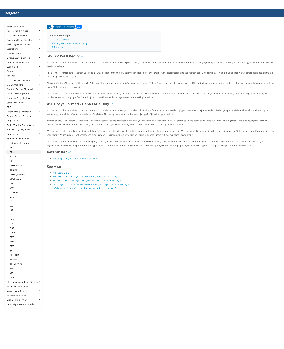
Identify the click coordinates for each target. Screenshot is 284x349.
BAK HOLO (15, 156)
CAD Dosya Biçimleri (17, 35)
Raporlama (12, 134)
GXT (12, 205)
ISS (11, 210)
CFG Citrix (15, 170)
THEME (13, 259)
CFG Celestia (16, 165)
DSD (12, 196)
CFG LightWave (17, 174)
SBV (12, 246)
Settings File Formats (20, 143)
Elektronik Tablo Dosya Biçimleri (23, 282)
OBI (11, 223)
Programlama (13, 120)
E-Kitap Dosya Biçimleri (18, 57)
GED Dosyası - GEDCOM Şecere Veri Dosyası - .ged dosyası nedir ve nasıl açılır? (91, 184)
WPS (12, 277)
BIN (11, 160)
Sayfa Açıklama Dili (16, 102)
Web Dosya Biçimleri (17, 299)
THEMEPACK (16, 264)
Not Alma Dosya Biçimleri (19, 98)
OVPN (13, 232)
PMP (12, 237)
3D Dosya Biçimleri (16, 26)
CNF (12, 183)
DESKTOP (14, 192)
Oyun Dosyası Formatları (19, 80)
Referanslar (57, 47)
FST (11, 201)
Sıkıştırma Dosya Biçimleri (20, 39)
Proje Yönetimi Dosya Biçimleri (22, 125)
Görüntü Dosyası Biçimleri (20, 89)
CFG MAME (15, 178)
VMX (12, 272)
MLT (12, 219)
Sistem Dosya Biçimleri (18, 286)
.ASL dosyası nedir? (61, 39)
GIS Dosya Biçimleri (16, 84)
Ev (49, 26)
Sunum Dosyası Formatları (20, 116)
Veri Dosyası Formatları (18, 44)
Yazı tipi (11, 75)
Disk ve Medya (14, 53)
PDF (9, 107)
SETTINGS (15, 255)
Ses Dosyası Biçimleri (17, 30)
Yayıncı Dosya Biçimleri (18, 129)
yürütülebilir (13, 66)
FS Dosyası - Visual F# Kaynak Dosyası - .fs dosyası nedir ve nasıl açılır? (87, 180)
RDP (12, 241)
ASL (12, 151)
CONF (13, 187)
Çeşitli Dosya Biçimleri (18, 93)
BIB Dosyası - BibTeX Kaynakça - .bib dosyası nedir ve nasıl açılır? (85, 176)
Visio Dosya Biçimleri (17, 295)
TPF (11, 268)
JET (11, 214)
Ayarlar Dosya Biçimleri (18, 138)
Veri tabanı (12, 48)
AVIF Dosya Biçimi (61, 172)
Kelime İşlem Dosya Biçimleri (21, 304)
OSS (12, 228)
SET (11, 250)
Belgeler (12, 13)
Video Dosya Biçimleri (17, 291)
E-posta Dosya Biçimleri (18, 62)
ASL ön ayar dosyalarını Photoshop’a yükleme (75, 158)
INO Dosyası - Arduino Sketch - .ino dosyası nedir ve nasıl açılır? (84, 188)
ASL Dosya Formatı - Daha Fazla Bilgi (69, 43)
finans (10, 71)
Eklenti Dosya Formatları (19, 111)
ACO (12, 147)
